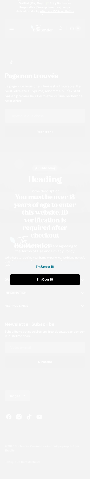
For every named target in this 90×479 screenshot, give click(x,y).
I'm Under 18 (45, 267)
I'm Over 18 (45, 279)
